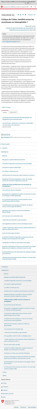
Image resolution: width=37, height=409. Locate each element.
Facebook (5, 390)
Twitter (5, 383)
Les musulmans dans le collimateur (11, 190)
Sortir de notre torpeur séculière (11, 233)
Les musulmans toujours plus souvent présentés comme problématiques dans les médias (17, 200)
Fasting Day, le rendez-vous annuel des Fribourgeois (16, 242)
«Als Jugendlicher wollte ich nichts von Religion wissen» (17, 223)
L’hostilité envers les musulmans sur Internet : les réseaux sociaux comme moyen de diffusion (17, 205)
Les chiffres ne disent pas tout (10, 171)
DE (25, 3)
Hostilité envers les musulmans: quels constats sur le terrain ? (18, 175)
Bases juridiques (32, 407)
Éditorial (4, 155)
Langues (5, 112)
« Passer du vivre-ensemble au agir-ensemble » (14, 220)
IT (30, 3)
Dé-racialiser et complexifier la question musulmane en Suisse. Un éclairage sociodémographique (19, 194)
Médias (4, 375)
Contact (5, 372)
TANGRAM (4, 148)
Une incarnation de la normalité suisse (12, 216)
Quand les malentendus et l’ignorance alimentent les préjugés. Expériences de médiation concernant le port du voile (19, 247)
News (4, 397)
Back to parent (6, 144)
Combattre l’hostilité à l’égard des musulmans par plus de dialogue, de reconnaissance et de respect (17, 237)
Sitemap (16, 407)
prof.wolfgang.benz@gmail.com (11, 41)
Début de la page (6, 107)
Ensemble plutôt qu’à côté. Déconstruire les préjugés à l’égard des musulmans (19, 252)
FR (28, 3)
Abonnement (13, 112)
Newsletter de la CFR (8, 393)
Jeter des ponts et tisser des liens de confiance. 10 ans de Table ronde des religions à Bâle (19, 258)
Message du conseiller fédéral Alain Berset (13, 159)
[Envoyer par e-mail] (23, 15)
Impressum (23, 407)
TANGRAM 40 (17, 137)
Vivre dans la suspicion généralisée (11, 167)
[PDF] (20, 15)
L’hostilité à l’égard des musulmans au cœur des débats (17, 163)
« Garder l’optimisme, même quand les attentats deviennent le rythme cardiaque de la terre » (19, 228)
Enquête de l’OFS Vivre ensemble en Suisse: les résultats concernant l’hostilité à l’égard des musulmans (17, 179)
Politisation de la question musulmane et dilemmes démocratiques (16, 211)
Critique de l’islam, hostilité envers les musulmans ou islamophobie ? (16, 185)
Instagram (30, 14)
